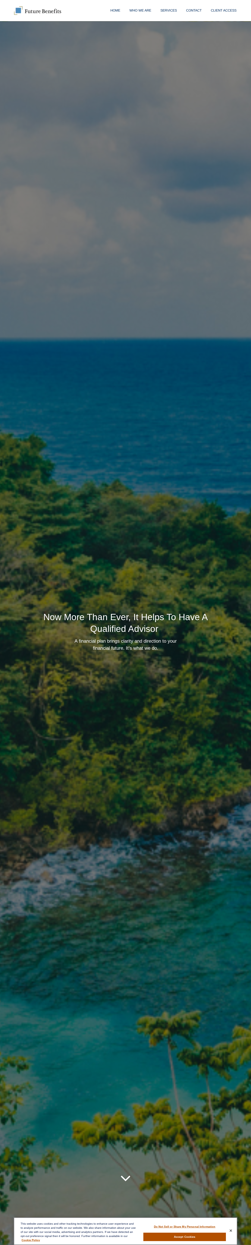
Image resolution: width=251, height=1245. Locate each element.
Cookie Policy (31, 1239)
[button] (115, 10)
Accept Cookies (185, 1236)
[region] (125, 1231)
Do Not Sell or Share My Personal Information (185, 1226)
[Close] (230, 1230)
